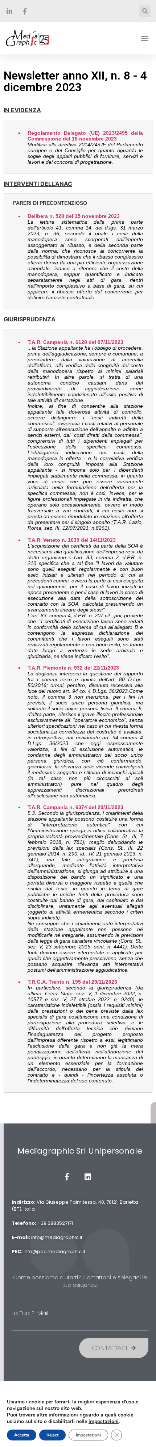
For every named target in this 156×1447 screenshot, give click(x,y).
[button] (145, 38)
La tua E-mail (30, 1313)
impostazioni (104, 1421)
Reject (52, 1435)
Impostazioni (88, 1435)
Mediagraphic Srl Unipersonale (79, 1151)
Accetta (21, 1435)
